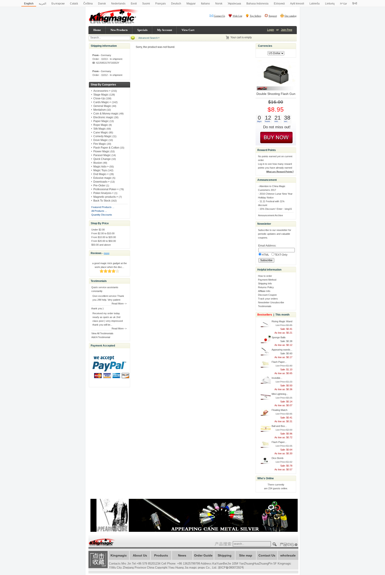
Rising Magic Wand (282, 321)
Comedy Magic (102, 136)
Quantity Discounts (101, 214)
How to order (265, 276)
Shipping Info (265, 283)
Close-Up (99, 98)
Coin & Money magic (106, 113)
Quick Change (102, 159)
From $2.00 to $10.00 (103, 233)
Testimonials (264, 306)
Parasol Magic (102, 155)
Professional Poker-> (106, 189)
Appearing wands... (282, 349)
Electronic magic (103, 117)
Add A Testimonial (100, 337)
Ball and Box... (279, 426)
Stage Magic (101, 94)
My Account (164, 30)
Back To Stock (101, 200)
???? (289, 544)
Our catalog (291, 15)
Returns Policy (266, 287)
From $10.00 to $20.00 (103, 237)
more (106, 253)
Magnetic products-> (105, 196)
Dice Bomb (277, 458)
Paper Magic (101, 121)
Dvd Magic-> (101, 174)
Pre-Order (99, 185)
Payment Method (267, 279)
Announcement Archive (270, 215)
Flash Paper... (279, 362)
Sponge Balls (279, 337)
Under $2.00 (98, 229)
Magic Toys (100, 170)
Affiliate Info (264, 291)
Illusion (97, 162)
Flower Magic (101, 151)
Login (270, 29)
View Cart (188, 30)
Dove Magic (100, 140)
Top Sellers (255, 15)
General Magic (102, 106)
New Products (119, 30)
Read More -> (119, 303)
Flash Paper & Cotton (106, 147)
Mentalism (99, 109)
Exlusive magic (102, 177)
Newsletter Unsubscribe (271, 302)
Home (97, 30)
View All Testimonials (102, 333)
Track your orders (268, 298)
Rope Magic (100, 124)
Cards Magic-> (102, 102)
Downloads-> (101, 181)
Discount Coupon (267, 295)
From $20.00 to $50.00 (103, 241)
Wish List (237, 15)
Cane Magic (100, 132)
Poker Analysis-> (103, 193)
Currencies (265, 45)
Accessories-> (102, 90)
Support (273, 15)
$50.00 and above (101, 244)
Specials (142, 30)
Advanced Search (148, 38)
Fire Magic (99, 143)
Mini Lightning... (280, 394)
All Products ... (99, 211)
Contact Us (219, 15)
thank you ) (97, 308)
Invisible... (277, 378)
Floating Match (279, 410)
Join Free (286, 29)
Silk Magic (99, 128)
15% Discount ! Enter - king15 (276, 209)
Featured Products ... (102, 207)
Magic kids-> (101, 166)
